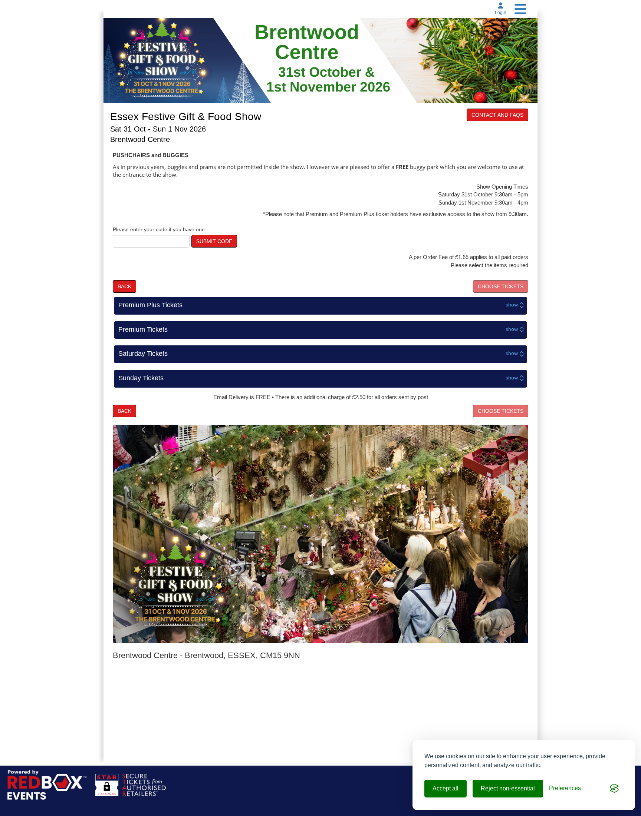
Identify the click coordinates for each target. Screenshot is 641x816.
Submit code (214, 241)
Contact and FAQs (497, 115)
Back (124, 286)
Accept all (445, 788)
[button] (144, 534)
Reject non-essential (508, 788)
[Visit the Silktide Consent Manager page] (614, 788)
